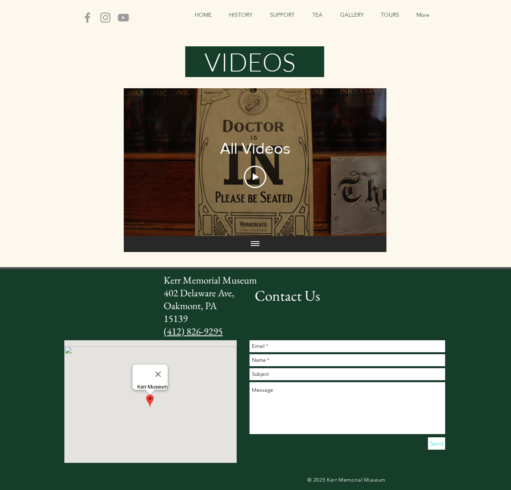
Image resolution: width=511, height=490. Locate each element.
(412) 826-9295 (193, 331)
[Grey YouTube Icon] (123, 17)
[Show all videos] (255, 244)
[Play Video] (255, 177)
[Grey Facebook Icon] (87, 17)
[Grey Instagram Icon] (105, 17)
